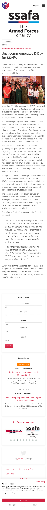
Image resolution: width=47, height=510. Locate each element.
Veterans (27, 49)
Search (23, 337)
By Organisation (23, 303)
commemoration (7, 49)
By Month (23, 328)
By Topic (23, 312)
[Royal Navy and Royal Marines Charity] (14, 432)
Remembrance (19, 49)
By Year (23, 320)
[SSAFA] (33, 432)
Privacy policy (40, 482)
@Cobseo (20, 459)
